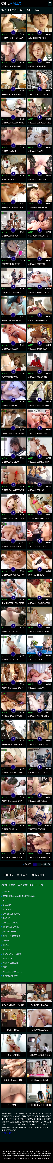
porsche (7, 958)
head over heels (12, 954)
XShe (11, 3)
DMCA (28, 1159)
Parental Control (41, 1159)
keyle (6, 945)
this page (23, 1155)
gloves (7, 891)
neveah (7, 909)
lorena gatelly (11, 927)
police (6, 949)
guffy (6, 940)
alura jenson (10, 963)
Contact (7, 1159)
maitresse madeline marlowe (19, 896)
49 (45, 864)
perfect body (10, 976)
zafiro (6, 918)
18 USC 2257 (18, 1159)
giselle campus (11, 936)
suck (5, 967)
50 (49, 864)
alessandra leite (12, 972)
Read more (7, 1133)
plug (5, 900)
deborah (7, 905)
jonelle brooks (11, 914)
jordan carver (11, 923)
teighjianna (9, 931)
